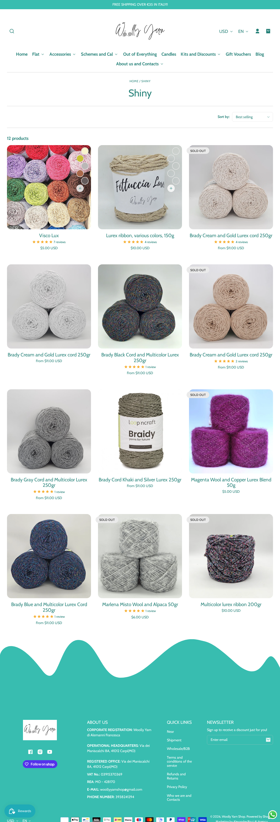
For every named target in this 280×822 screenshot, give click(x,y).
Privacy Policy (177, 787)
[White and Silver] (171, 158)
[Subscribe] (268, 740)
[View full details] (49, 187)
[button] (12, 31)
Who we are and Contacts (179, 798)
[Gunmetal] (85, 181)
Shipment (174, 740)
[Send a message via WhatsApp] (273, 815)
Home (134, 81)
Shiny (145, 81)
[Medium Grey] (85, 166)
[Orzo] (80, 158)
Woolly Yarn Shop (233, 816)
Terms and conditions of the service (179, 761)
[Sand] (85, 151)
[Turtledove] (80, 173)
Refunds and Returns (176, 776)
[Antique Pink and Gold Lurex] (176, 151)
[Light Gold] (176, 166)
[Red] (171, 173)
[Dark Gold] (176, 181)
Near (170, 731)
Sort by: (224, 117)
